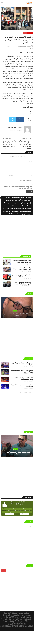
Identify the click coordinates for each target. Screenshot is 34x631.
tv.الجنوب (30, 33)
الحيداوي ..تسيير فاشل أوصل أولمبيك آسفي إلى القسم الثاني (17, 453)
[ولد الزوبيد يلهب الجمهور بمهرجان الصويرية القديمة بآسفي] (5, 386)
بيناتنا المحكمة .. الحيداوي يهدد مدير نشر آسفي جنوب (17, 314)
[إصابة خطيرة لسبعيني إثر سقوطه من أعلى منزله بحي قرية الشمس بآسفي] (7, 277)
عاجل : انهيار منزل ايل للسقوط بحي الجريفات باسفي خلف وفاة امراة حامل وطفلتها (25, 144)
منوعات (25, 33)
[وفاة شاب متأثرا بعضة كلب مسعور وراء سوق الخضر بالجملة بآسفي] (7, 269)
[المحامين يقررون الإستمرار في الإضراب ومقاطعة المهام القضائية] (7, 284)
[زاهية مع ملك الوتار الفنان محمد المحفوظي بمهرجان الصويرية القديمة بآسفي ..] (5, 372)
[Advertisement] (17, 234)
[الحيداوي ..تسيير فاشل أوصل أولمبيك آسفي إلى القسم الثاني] (17, 446)
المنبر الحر (15, 449)
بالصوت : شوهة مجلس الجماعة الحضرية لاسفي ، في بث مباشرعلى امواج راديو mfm (9, 144)
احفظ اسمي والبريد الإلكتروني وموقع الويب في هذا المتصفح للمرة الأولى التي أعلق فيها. (18, 187)
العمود (15, 310)
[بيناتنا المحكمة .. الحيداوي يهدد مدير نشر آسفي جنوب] (17, 307)
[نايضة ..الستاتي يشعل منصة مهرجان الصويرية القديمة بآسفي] (5, 379)
